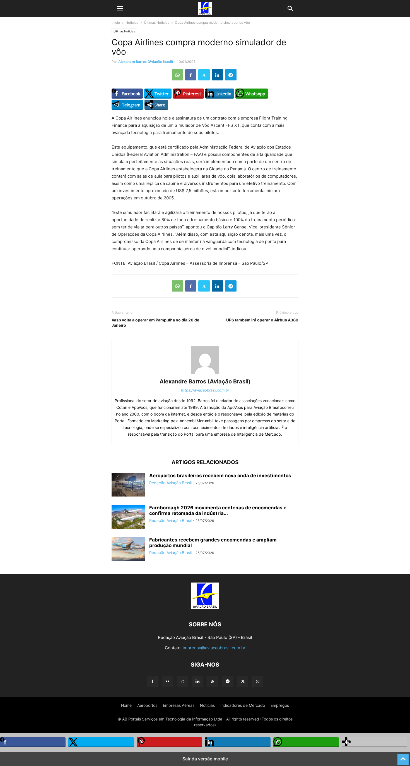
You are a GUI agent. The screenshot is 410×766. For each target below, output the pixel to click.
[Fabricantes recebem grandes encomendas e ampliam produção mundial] (128, 549)
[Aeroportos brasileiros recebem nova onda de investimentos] (128, 485)
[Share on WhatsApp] (306, 742)
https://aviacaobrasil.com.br (205, 390)
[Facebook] (190, 74)
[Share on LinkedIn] (238, 742)
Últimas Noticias (156, 22)
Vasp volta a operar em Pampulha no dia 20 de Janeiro (155, 323)
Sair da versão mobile (205, 759)
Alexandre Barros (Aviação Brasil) (145, 61)
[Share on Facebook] (33, 742)
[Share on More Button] (374, 742)
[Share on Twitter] (101, 742)
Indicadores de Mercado (242, 705)
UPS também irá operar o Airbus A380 (262, 320)
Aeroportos (147, 705)
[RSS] (212, 681)
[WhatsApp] (177, 74)
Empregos (280, 705)
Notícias (132, 22)
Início (116, 22)
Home (126, 705)
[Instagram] (182, 681)
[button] (120, 8)
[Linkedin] (217, 74)
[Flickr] (167, 681)
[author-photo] (205, 373)
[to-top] (403, 757)
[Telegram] (231, 74)
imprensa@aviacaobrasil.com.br (214, 647)
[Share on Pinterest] (169, 742)
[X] (204, 74)
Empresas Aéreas (178, 705)
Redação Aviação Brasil (170, 482)
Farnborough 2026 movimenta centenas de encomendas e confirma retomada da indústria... (217, 510)
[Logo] (205, 607)
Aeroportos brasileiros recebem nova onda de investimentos (220, 475)
